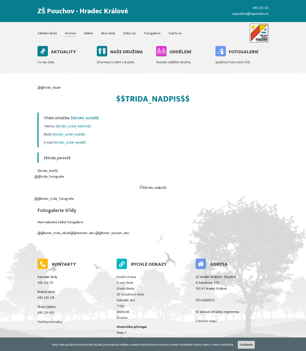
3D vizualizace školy (130, 294)
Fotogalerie (152, 33)
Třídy (120, 306)
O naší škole (125, 283)
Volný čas (129, 33)
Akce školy (108, 33)
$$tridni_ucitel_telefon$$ (73, 126)
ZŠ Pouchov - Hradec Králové (82, 11)
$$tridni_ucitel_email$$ (70, 142)
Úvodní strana (126, 277)
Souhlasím (246, 344)
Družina (70, 33)
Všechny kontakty (49, 322)
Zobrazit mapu (206, 321)
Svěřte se (175, 33)
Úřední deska (125, 288)
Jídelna (88, 33)
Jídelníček (123, 312)
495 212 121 (261, 8)
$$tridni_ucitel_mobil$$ (69, 134)
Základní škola (47, 33)
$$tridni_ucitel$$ (85, 118)
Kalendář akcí (126, 300)
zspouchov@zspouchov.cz (250, 14)
